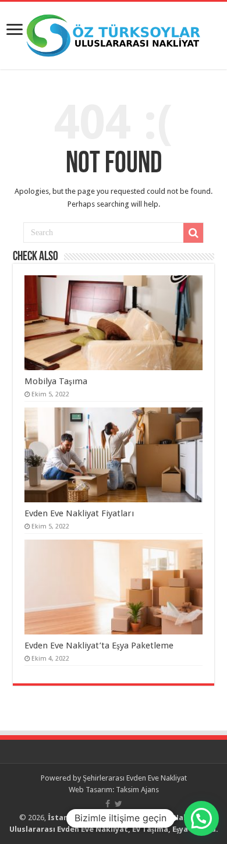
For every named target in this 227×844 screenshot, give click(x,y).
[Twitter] (118, 804)
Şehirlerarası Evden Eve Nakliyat (135, 778)
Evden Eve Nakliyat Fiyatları (79, 513)
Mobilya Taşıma (55, 381)
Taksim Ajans (137, 789)
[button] (201, 818)
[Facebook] (107, 804)
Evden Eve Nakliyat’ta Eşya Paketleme (98, 645)
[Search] (193, 233)
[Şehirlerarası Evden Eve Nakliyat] (113, 33)
